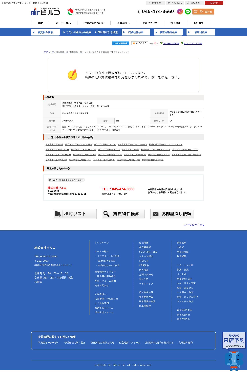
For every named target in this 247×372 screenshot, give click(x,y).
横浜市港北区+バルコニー (57, 149)
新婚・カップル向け (187, 297)
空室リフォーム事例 (105, 281)
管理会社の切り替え (75, 342)
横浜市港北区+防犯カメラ (84, 154)
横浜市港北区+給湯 (54, 144)
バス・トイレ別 (185, 265)
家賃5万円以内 (184, 310)
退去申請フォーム (104, 312)
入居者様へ (101, 294)
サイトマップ (146, 283)
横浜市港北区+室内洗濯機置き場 (186, 154)
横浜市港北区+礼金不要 (104, 159)
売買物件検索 (146, 297)
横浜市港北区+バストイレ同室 (78, 144)
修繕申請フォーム (104, 308)
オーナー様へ (102, 251)
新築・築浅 (183, 269)
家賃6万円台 (183, 314)
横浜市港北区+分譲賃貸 (56, 159)
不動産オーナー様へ (48, 342)
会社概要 (144, 242)
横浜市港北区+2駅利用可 (135, 154)
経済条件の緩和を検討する (159, 342)
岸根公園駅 (183, 252)
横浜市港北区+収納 (130, 149)
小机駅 (180, 247)
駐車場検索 (145, 306)
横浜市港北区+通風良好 (159, 154)
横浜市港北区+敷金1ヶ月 (80, 159)
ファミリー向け (185, 301)
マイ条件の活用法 (171, 43)
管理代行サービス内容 (109, 265)
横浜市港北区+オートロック (185, 149)
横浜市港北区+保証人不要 (128, 159)
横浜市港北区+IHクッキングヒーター (165, 144)
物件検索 (156, 3)
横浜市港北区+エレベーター (58, 154)
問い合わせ (206, 11)
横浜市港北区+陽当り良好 (110, 154)
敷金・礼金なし (185, 288)
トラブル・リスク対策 (109, 256)
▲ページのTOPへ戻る (194, 225)
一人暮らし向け (185, 292)
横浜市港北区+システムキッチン (132, 144)
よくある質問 (102, 303)
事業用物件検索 (147, 301)
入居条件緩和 (186, 342)
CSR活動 (144, 265)
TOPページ (49, 52)
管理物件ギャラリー (105, 272)
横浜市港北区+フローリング (83, 149)
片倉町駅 (181, 256)
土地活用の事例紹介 (105, 276)
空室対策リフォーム (129, 342)
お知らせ (144, 261)
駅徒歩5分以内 (184, 278)
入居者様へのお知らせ (106, 298)
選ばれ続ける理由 (106, 261)
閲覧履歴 (195, 3)
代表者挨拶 (145, 247)
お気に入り (177, 3)
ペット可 (181, 274)
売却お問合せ (102, 285)
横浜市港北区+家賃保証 (152, 159)
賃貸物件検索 (146, 292)
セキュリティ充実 (186, 283)
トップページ (102, 242)
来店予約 (144, 279)
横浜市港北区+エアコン (109, 149)
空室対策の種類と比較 (102, 342)
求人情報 (144, 270)
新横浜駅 (181, 242)
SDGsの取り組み (148, 252)
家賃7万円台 (183, 319)
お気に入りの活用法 (193, 43)
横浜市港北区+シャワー (105, 144)
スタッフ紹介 (146, 256)
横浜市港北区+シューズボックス (155, 149)
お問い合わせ (146, 274)
